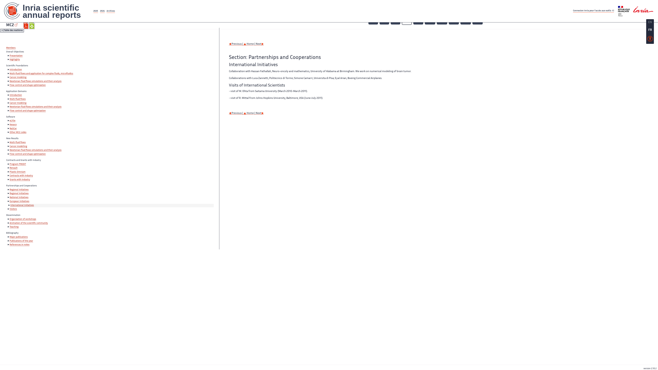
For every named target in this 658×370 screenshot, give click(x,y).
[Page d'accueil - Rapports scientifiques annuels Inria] (46, 11)
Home (250, 44)
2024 (102, 11)
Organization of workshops (23, 219)
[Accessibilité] (650, 39)
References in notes (19, 245)
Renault (13, 168)
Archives (111, 11)
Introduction (16, 70)
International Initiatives (22, 205)
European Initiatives (19, 201)
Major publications (19, 237)
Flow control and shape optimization (28, 85)
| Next (258, 44)
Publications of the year (21, 241)
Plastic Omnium (18, 172)
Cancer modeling (18, 77)
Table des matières (13, 31)
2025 (95, 11)
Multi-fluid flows (18, 99)
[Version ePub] (32, 25)
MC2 (10, 25)
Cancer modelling (18, 146)
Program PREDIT (18, 164)
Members (11, 48)
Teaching (14, 227)
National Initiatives (19, 197)
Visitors (13, 209)
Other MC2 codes (18, 132)
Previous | (237, 44)
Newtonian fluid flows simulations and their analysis (36, 81)
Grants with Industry (20, 180)
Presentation (16, 56)
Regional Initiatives (19, 190)
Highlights (15, 60)
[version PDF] (26, 25)
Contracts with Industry (21, 176)
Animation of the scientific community (29, 223)
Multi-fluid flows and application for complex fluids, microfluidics (41, 74)
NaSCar (13, 129)
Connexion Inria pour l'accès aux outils (592, 11)
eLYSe (12, 121)
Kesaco (13, 125)
